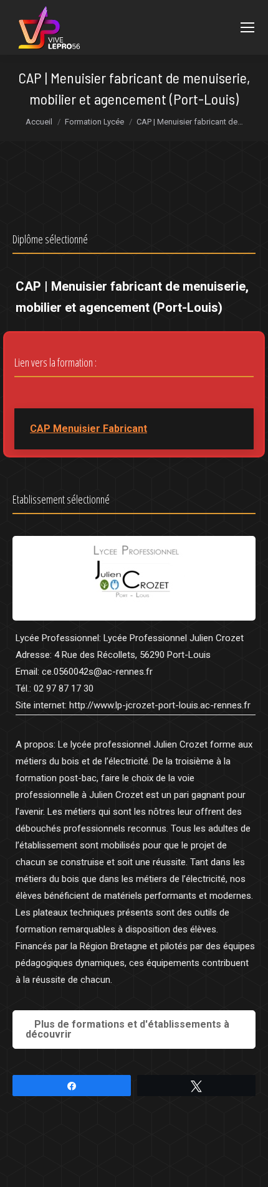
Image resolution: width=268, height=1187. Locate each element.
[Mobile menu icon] (247, 27)
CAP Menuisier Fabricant (88, 428)
